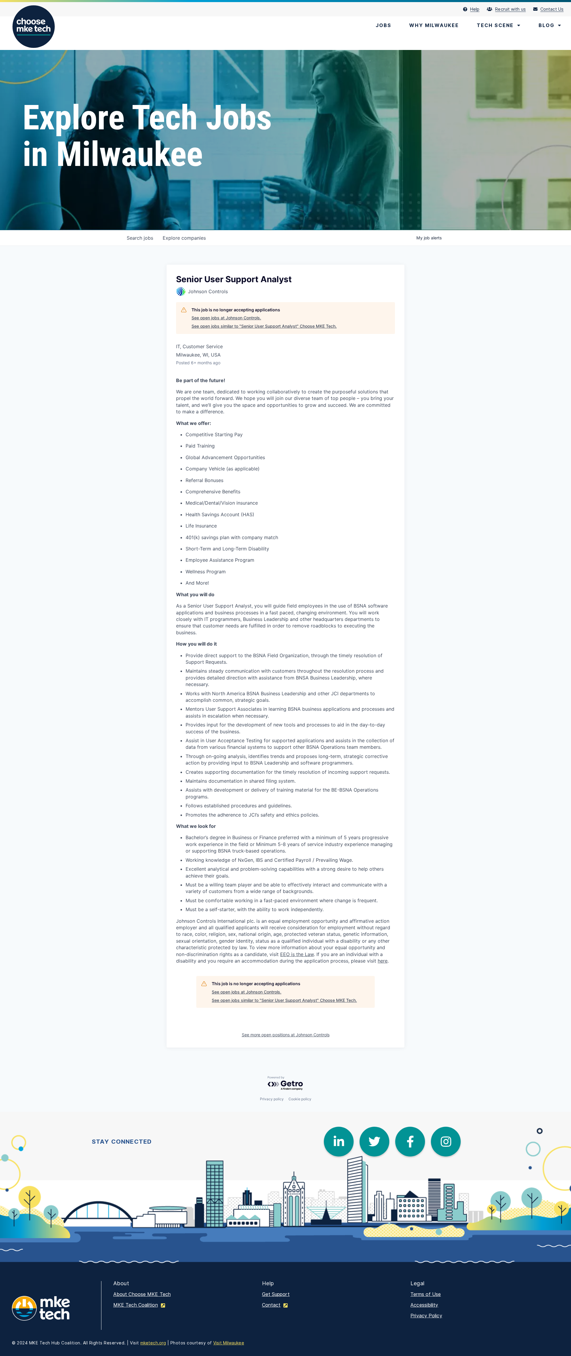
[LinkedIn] (339, 1141)
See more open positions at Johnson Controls (286, 1034)
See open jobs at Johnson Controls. (226, 317)
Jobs (383, 25)
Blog (546, 25)
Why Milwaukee (434, 25)
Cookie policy (299, 1099)
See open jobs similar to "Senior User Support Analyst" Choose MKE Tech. (264, 326)
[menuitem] (475, 9)
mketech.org (153, 1342)
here (383, 961)
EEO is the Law (297, 954)
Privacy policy (272, 1099)
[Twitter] (374, 1141)
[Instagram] (446, 1141)
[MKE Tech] (50, 1312)
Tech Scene (495, 25)
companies (184, 238)
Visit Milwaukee (228, 1342)
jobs (140, 238)
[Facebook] (410, 1141)
